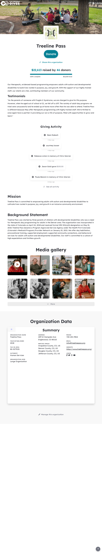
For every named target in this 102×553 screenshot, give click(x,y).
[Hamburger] (98, 3)
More (53, 304)
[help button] (98, 549)
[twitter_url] (69, 355)
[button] (17, 264)
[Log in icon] (93, 3)
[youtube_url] (74, 355)
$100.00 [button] (60, 166)
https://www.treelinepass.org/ (79, 349)
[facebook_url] (67, 355)
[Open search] (89, 3)
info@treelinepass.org (75, 343)
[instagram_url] (71, 355)
